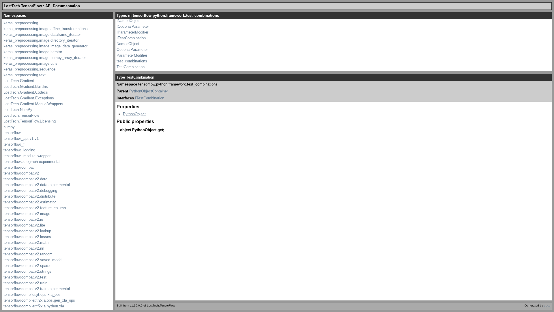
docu (547, 305)
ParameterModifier (132, 55)
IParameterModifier (132, 32)
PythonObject (134, 114)
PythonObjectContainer (148, 91)
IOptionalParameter (133, 26)
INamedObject (129, 20)
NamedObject (128, 44)
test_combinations (132, 61)
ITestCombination (131, 38)
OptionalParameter (132, 49)
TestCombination (131, 67)
